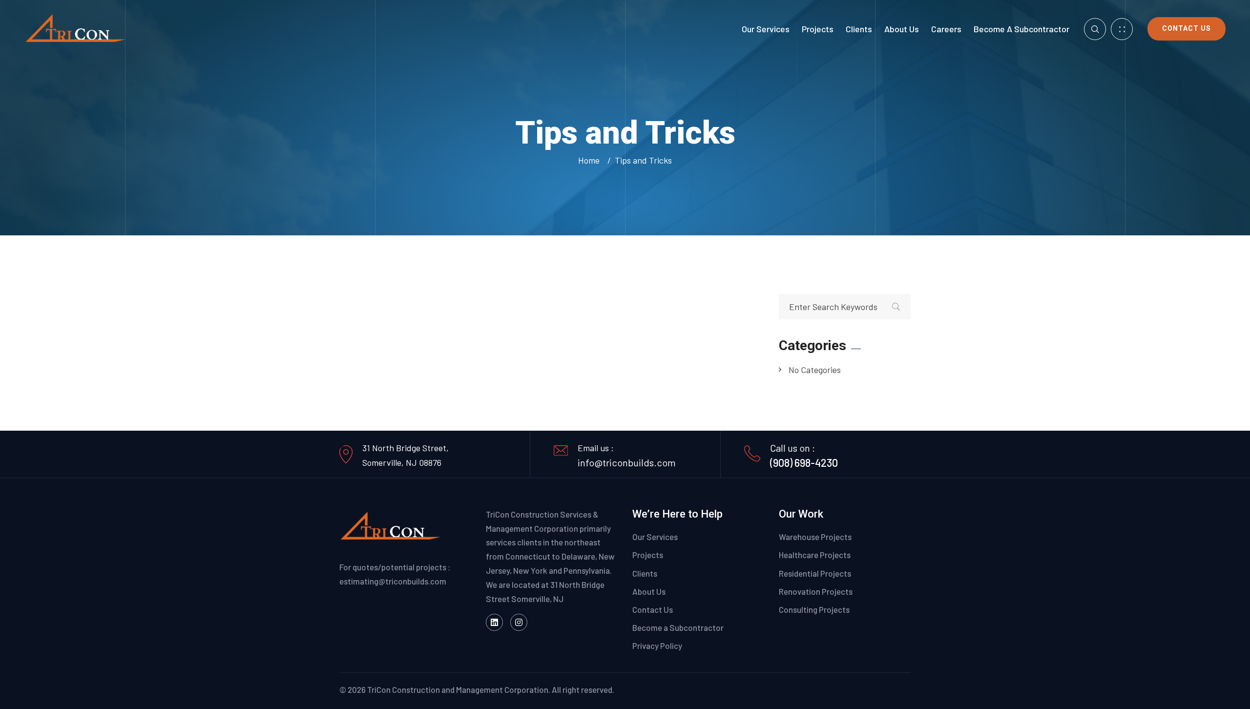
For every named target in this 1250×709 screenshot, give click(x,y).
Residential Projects (815, 573)
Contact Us (1186, 28)
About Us (901, 28)
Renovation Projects (816, 591)
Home (591, 160)
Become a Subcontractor (1021, 28)
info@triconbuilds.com (627, 462)
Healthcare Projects (815, 555)
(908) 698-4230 (804, 462)
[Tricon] (75, 27)
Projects (817, 28)
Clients (859, 28)
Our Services (766, 28)
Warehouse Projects (815, 537)
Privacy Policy (657, 645)
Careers (946, 28)
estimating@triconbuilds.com (392, 581)
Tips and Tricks (643, 160)
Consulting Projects (814, 609)
